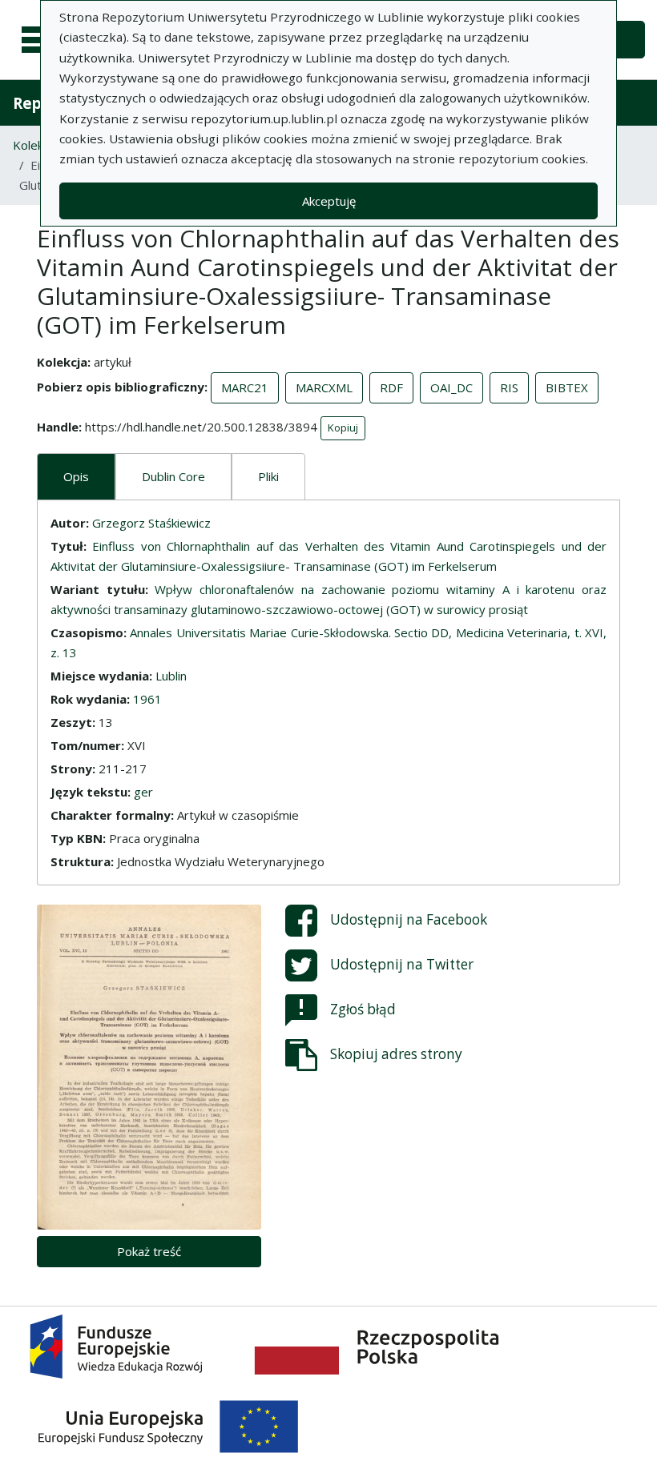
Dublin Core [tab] (173, 476)
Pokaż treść (149, 1251)
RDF (391, 387)
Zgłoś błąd (363, 1008)
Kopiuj (343, 427)
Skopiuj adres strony (396, 1053)
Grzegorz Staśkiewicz (151, 523)
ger (143, 792)
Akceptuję (329, 201)
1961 (147, 699)
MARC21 (244, 387)
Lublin (171, 676)
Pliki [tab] (268, 476)
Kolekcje (36, 145)
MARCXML (324, 387)
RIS (509, 387)
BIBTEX (567, 387)
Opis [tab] (76, 476)
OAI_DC (451, 387)
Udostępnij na (408, 918)
